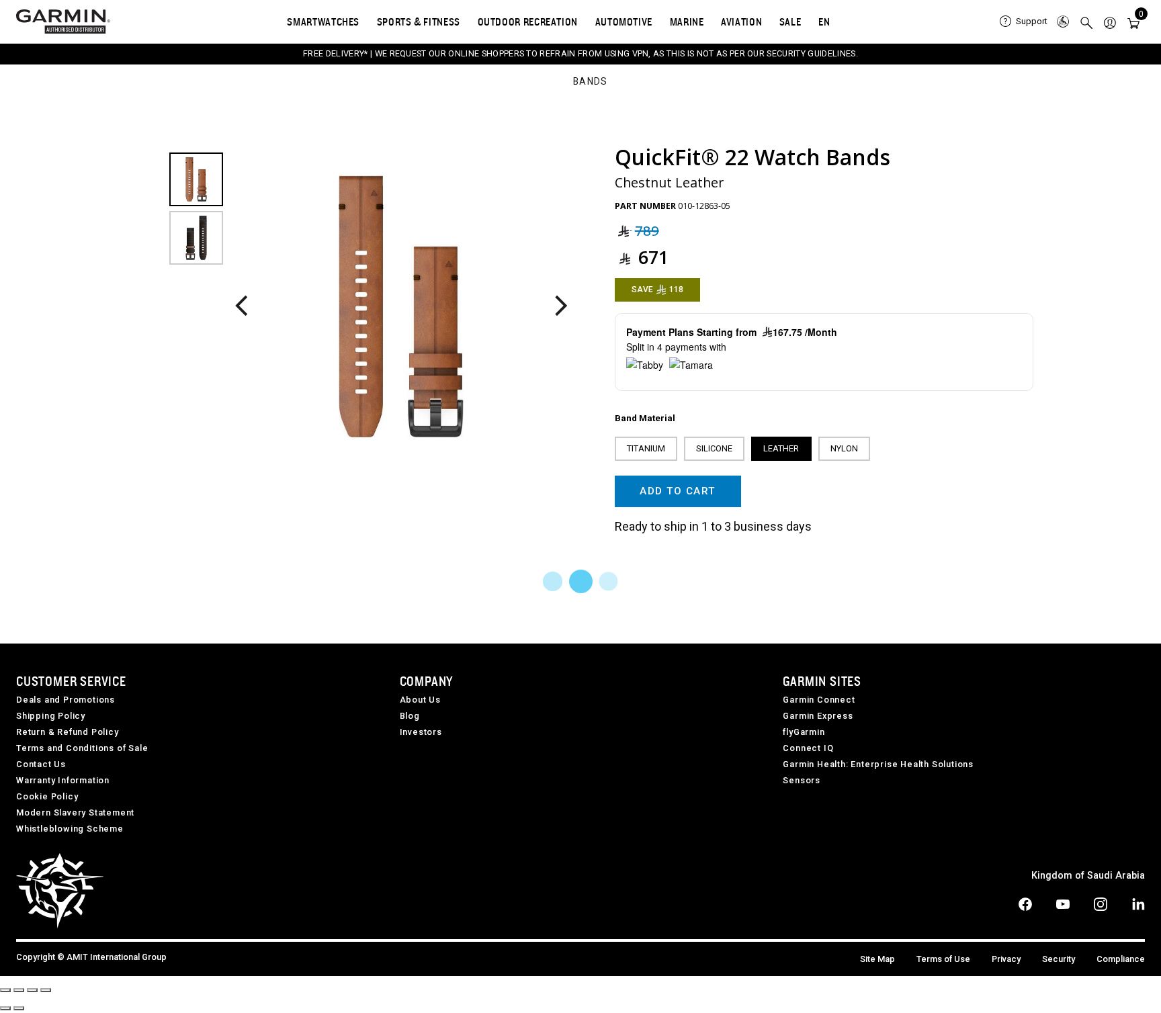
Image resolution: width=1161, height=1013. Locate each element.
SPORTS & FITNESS (418, 21)
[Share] (18, 990)
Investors (421, 732)
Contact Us (41, 764)
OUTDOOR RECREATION (528, 21)
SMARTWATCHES (323, 21)
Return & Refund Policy (67, 732)
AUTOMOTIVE (623, 21)
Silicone (714, 448)
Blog (410, 716)
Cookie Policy (47, 796)
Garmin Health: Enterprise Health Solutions (878, 764)
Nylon (844, 448)
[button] (1110, 22)
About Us (420, 700)
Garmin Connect (819, 700)
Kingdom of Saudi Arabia (1088, 875)
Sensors (801, 780)
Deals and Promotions (65, 700)
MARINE (687, 21)
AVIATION (741, 21)
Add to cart (678, 491)
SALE (790, 21)
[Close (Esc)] (5, 990)
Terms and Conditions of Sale (82, 748)
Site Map (877, 959)
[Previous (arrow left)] (5, 1008)
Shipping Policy (50, 716)
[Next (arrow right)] (18, 1008)
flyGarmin (803, 732)
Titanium (646, 448)
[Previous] (241, 307)
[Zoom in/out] (45, 990)
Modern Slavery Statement (75, 812)
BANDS (590, 82)
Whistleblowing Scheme (70, 829)
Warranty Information (63, 780)
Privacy (1006, 959)
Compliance (1120, 959)
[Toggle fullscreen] (32, 990)
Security (1058, 959)
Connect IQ (808, 748)
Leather (781, 448)
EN (824, 21)
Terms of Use (943, 959)
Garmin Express (818, 716)
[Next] (561, 307)
